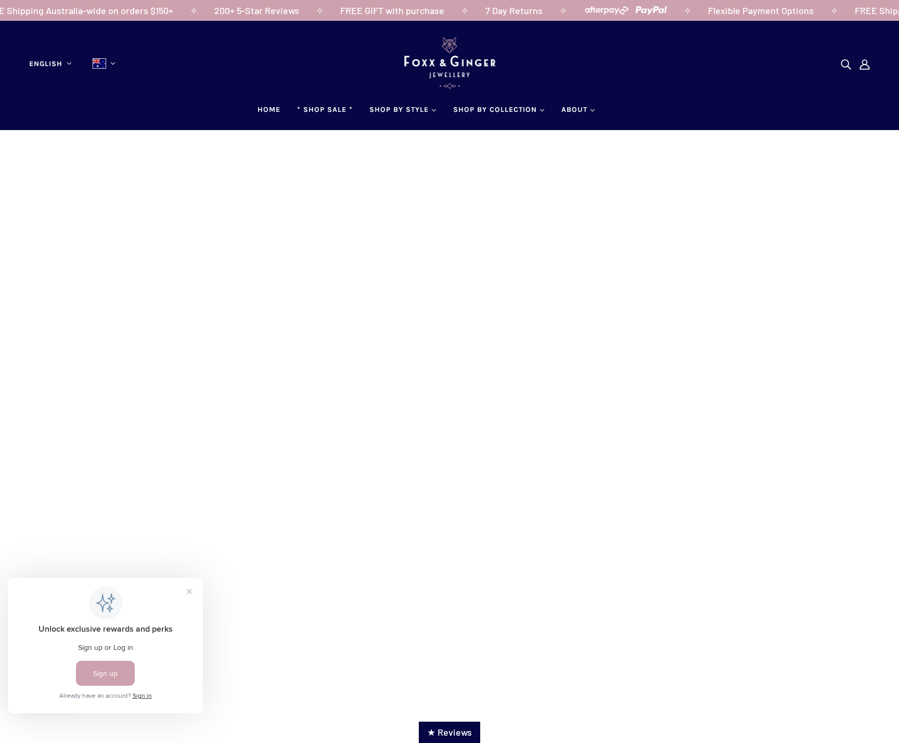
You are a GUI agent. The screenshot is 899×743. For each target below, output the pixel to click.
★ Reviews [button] (449, 732)
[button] (842, 302)
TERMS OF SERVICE (436, 584)
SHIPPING (416, 555)
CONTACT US (59, 569)
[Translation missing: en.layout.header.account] (864, 64)
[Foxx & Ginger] (450, 85)
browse (50, 302)
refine (138, 302)
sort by (95, 302)
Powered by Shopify (449, 655)
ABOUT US (54, 555)
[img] (846, 64)
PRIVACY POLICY (430, 598)
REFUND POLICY (430, 569)
